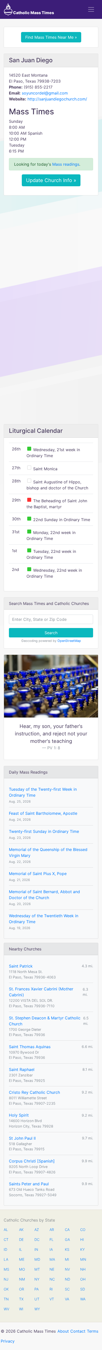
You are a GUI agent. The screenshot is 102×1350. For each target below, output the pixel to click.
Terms (92, 1331)
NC (52, 1279)
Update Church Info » (51, 180)
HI (82, 1239)
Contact (77, 1331)
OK (6, 1289)
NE (52, 1269)
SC (67, 1289)
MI (67, 1259)
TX (21, 1299)
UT (36, 1299)
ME (21, 1259)
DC (36, 1239)
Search (51, 632)
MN (82, 1259)
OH (82, 1279)
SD (82, 1289)
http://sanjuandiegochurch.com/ (57, 98)
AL (6, 1229)
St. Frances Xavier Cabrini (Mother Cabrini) (41, 991)
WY (36, 1309)
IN (36, 1249)
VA (67, 1299)
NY (36, 1279)
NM (21, 1279)
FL (51, 1239)
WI (21, 1309)
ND (67, 1279)
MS (6, 1269)
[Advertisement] (51, 252)
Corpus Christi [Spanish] (32, 1161)
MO (21, 1269)
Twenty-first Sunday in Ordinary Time (44, 831)
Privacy (8, 1341)
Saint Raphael (21, 1069)
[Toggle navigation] (91, 9)
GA (67, 1239)
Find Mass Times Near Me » (51, 37)
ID (5, 1249)
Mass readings (65, 164)
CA (67, 1229)
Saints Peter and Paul (29, 1183)
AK (21, 1229)
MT (36, 1269)
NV (67, 1269)
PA (36, 1289)
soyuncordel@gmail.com (45, 93)
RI (51, 1289)
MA (52, 1259)
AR (52, 1229)
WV (6, 1309)
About (63, 1331)
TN (6, 1299)
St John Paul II (22, 1138)
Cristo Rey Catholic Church (34, 1092)
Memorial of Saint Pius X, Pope (38, 873)
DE (21, 1239)
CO (82, 1229)
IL (20, 1249)
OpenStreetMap (69, 641)
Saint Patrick (21, 966)
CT (6, 1239)
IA (51, 1249)
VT (52, 1299)
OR (21, 1289)
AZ (36, 1229)
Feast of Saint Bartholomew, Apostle (43, 813)
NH (82, 1269)
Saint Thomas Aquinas (30, 1046)
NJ (6, 1279)
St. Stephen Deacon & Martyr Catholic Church (44, 1020)
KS (67, 1249)
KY (82, 1249)
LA (6, 1259)
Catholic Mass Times (33, 12)
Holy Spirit (19, 1115)
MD (36, 1259)
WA (82, 1299)
